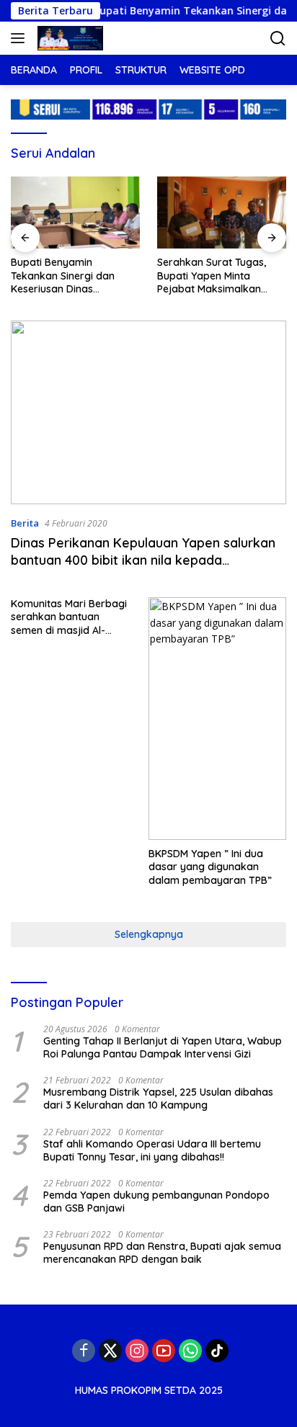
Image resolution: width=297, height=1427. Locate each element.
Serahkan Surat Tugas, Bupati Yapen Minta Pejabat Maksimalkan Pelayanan (211, 275)
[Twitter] (110, 1350)
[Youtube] (163, 1350)
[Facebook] (83, 1350)
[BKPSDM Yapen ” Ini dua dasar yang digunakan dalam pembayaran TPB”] (217, 718)
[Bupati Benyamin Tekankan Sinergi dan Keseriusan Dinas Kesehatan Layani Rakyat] (75, 212)
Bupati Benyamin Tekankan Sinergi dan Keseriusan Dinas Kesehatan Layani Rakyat (72, 275)
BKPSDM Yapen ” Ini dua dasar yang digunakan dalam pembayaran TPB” (210, 866)
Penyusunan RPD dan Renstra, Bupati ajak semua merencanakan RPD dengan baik (162, 1253)
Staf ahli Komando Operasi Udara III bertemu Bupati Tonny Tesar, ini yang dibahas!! (152, 1150)
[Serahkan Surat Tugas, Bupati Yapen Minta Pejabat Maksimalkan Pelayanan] (221, 212)
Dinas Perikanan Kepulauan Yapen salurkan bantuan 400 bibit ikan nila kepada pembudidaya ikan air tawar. (143, 559)
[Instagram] (136, 1350)
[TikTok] (217, 1350)
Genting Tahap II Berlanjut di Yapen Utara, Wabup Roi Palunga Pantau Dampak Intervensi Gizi (162, 1047)
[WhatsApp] (190, 1350)
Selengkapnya (149, 934)
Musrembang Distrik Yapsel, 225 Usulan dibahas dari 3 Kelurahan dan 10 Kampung (158, 1098)
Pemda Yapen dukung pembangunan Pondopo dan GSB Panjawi (156, 1201)
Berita (25, 522)
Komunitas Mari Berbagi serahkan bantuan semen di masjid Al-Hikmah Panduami (69, 617)
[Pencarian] (278, 38)
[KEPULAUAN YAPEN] (68, 38)
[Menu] (20, 38)
